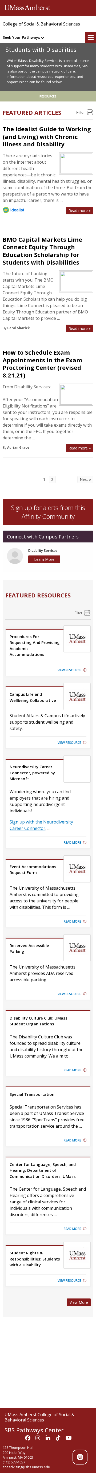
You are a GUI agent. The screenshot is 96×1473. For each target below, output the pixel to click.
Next (84, 479)
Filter (80, 112)
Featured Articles (32, 112)
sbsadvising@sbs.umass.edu (26, 1466)
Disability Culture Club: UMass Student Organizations (38, 1020)
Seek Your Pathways (21, 37)
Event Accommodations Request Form (33, 869)
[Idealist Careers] (13, 210)
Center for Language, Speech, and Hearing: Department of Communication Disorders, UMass (43, 1170)
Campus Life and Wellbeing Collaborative (33, 697)
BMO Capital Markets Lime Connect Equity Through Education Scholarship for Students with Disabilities (42, 251)
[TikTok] (58, 1437)
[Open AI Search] (80, 1457)
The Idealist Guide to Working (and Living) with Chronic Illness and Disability (47, 136)
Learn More (44, 559)
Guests (89, 21)
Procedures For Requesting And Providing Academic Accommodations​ (35, 645)
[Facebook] (27, 1437)
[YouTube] (68, 1437)
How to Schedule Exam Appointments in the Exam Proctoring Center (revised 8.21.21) (42, 364)
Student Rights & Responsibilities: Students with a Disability (35, 1258)
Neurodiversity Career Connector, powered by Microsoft (32, 772)
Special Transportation (32, 1094)
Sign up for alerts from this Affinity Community (48, 512)
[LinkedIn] (48, 1437)
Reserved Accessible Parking (29, 948)
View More (79, 1302)
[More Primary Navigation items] (90, 37)
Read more (80, 210)
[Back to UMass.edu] (27, 8)
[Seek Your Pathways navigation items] (43, 37)
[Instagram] (37, 1437)
